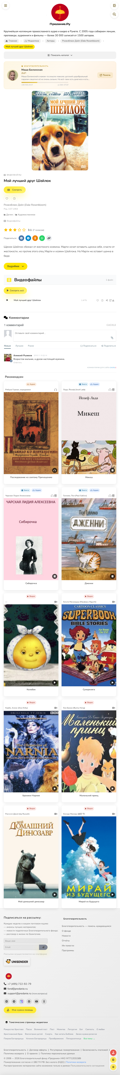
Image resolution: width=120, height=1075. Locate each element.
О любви (101, 1029)
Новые (7, 345)
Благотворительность (75, 918)
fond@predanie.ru (18, 989)
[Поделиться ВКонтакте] (21, 238)
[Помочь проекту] (113, 1053)
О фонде (66, 930)
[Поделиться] (107, 300)
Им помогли (68, 945)
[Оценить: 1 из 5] (6, 230)
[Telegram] (14, 1001)
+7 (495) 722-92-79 (19, 984)
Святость (89, 1029)
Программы (68, 950)
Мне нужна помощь (22, 1009)
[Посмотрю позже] (54, 383)
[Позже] (14, 198)
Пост (52, 1029)
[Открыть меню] (5, 5)
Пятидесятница (73, 1038)
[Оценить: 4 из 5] (19, 230)
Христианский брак (13, 1034)
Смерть (48, 1034)
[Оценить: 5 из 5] (24, 230)
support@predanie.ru (27, 993)
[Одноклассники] (44, 1001)
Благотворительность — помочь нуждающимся (86, 926)
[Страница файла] (110, 300)
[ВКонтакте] (6, 1001)
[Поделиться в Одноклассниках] (35, 238)
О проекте (32, 1053)
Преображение (56, 1038)
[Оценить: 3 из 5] (15, 230)
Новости (66, 935)
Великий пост (40, 1029)
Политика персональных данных (58, 1053)
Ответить (17, 362)
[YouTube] (36, 1001)
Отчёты (66, 940)
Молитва (61, 1029)
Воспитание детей (34, 1034)
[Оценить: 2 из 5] (10, 230)
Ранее (31, 345)
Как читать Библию (64, 1034)
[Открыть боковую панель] (114, 5)
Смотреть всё (17, 290)
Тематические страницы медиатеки (28, 1022)
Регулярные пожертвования (65, 1049)
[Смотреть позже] (102, 300)
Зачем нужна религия (86, 1034)
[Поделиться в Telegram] (28, 238)
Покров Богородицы (13, 1038)
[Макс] (21, 1001)
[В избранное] (7, 198)
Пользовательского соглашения (87, 1065)
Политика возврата (14, 1053)
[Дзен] (29, 1001)
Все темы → (89, 1038)
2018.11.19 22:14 (40, 355)
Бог (81, 1029)
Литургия (72, 1029)
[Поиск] (114, 14)
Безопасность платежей (95, 1049)
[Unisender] (17, 961)
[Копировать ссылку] (49, 238)
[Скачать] (113, 300)
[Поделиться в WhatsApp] (42, 238)
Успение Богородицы (36, 1038)
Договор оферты (38, 1049)
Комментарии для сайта (101, 368)
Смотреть (17, 189)
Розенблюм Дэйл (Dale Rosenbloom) (25, 205)
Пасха (29, 1029)
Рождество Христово (13, 1029)
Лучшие (19, 345)
